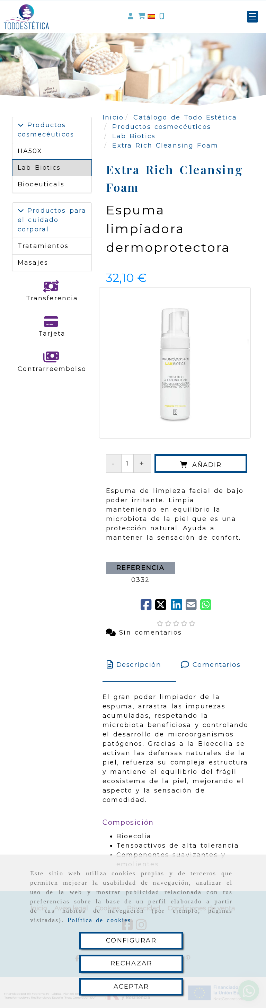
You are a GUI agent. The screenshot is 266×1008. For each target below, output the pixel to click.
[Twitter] (163, 607)
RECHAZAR (131, 963)
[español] (151, 16)
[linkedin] (178, 607)
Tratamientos (43, 246)
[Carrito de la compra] (142, 16)
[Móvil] (162, 16)
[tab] (139, 665)
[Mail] (193, 607)
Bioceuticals (41, 184)
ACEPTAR (131, 986)
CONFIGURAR (131, 940)
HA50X (30, 151)
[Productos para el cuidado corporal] (21, 210)
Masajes (33, 262)
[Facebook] (148, 607)
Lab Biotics (39, 167)
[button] (130, 16)
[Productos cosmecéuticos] (21, 125)
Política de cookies (99, 920)
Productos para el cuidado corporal (52, 220)
